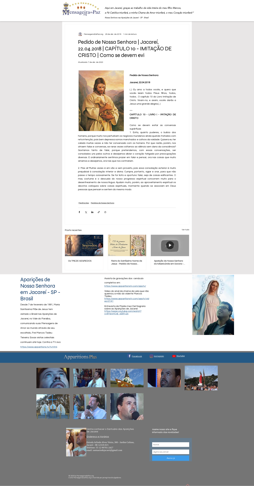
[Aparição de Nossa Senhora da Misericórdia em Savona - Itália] (170, 245)
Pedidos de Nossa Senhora (102, 203)
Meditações (84, 203)
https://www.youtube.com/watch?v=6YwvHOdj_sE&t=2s (122, 312)
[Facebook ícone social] (129, 355)
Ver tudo (185, 230)
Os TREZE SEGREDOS (80, 260)
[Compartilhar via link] (98, 212)
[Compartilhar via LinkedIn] (92, 212)
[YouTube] (174, 356)
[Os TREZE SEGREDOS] (84, 245)
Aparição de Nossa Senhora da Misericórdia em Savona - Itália (169, 262)
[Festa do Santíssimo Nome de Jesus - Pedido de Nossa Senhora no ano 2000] (127, 245)
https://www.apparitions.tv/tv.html (38, 347)
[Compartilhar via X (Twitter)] (86, 212)
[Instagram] (151, 356)
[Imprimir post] (105, 212)
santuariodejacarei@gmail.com (107, 450)
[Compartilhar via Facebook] (79, 212)
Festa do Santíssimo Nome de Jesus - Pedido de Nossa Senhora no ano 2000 (126, 262)
